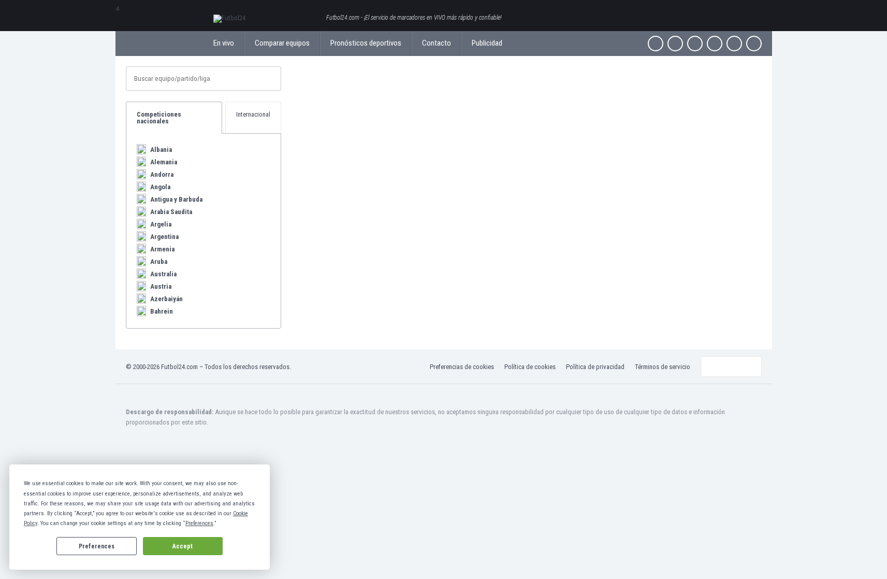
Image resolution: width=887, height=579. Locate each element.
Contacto (436, 43)
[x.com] (675, 43)
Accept (182, 546)
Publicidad (487, 43)
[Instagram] (695, 43)
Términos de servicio (662, 366)
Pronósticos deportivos (365, 43)
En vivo (223, 43)
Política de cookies (530, 366)
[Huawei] (754, 43)
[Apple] (714, 43)
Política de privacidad (595, 366)
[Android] (734, 43)
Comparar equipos (282, 43)
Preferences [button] (199, 523)
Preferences (96, 546)
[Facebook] (655, 43)
